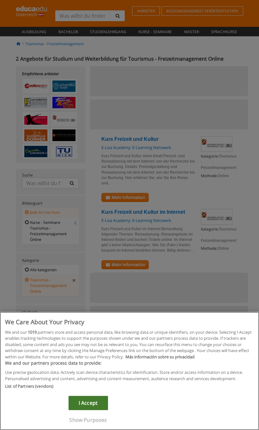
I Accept (88, 402)
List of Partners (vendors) (29, 386)
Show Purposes (88, 419)
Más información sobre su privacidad (160, 357)
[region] (129, 371)
